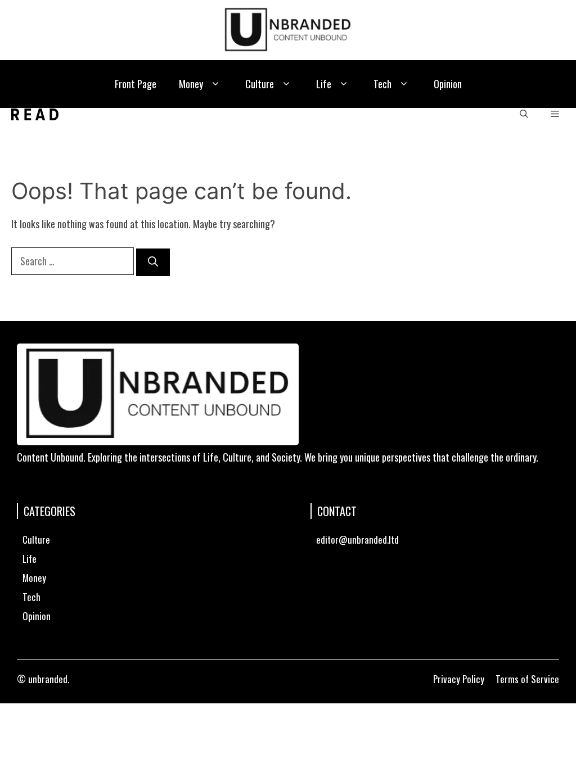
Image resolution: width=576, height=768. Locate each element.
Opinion (448, 83)
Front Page (135, 83)
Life (323, 83)
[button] (216, 84)
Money (191, 83)
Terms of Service (527, 679)
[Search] (153, 262)
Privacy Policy (458, 679)
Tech (383, 83)
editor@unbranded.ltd (357, 539)
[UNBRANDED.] (34, 114)
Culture (259, 83)
